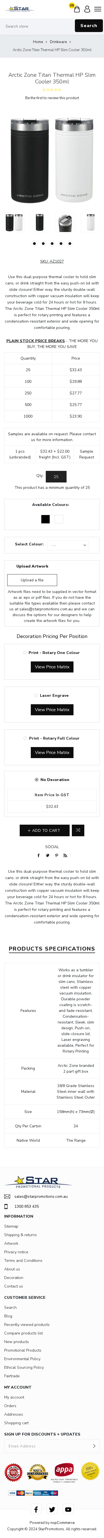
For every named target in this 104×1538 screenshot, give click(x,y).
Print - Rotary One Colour (54, 652)
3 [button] (52, 243)
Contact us (13, 1286)
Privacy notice (16, 1252)
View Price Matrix (52, 667)
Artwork (11, 1243)
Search (88, 26)
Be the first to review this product (52, 98)
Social (52, 847)
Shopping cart (16, 1423)
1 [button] (34, 243)
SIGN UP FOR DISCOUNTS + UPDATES (42, 1434)
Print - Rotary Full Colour (54, 738)
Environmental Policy (22, 1359)
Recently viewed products (27, 1324)
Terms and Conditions (23, 1260)
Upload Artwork (32, 566)
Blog (8, 1316)
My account (14, 1397)
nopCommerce (62, 1522)
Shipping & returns (20, 1235)
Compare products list (23, 1333)
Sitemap (11, 1226)
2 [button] (43, 243)
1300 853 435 (26, 1206)
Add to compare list (78, 830)
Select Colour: (29, 544)
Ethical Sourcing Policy (24, 1367)
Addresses (13, 1414)
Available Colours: (50, 504)
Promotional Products (22, 1350)
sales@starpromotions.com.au (46, 609)
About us (12, 1269)
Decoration (13, 1277)
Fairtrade (12, 1376)
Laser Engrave (54, 695)
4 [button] (61, 243)
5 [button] (70, 243)
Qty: (40, 475)
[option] (14, 222)
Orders (10, 1405)
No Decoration (54, 779)
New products (16, 1341)
